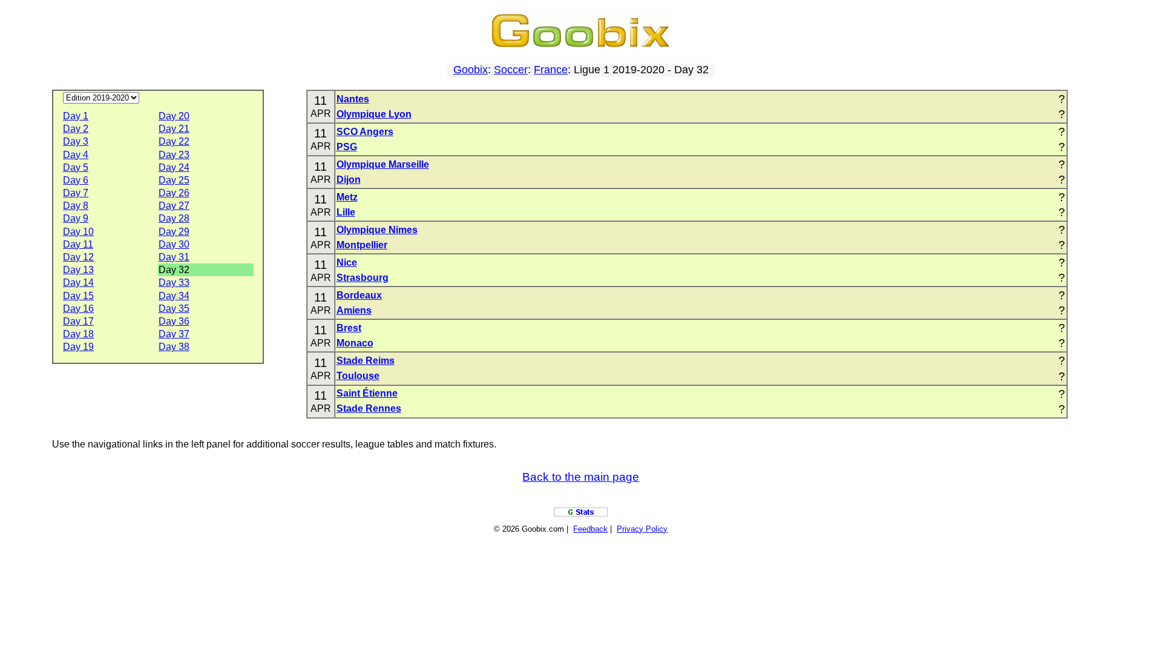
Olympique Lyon (374, 114)
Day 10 (78, 231)
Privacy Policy (642, 528)
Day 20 (174, 116)
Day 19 (78, 347)
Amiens (354, 310)
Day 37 (174, 334)
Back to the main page (580, 477)
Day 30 (174, 244)
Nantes (352, 99)
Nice (346, 262)
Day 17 (78, 321)
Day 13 (78, 270)
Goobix (470, 70)
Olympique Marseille (382, 164)
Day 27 (174, 205)
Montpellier (361, 245)
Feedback (590, 528)
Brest (348, 328)
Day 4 (75, 155)
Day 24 (174, 167)
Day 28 (174, 218)
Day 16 (78, 308)
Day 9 (75, 218)
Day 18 (78, 334)
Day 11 (78, 244)
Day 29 (174, 231)
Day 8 (75, 205)
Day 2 (75, 129)
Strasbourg (362, 277)
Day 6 (75, 180)
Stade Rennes (368, 408)
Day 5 (75, 167)
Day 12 (78, 257)
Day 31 (174, 257)
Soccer (511, 70)
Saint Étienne (367, 393)
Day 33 (174, 282)
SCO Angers (364, 132)
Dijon (348, 179)
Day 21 (174, 129)
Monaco (354, 343)
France (551, 70)
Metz (347, 197)
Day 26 (174, 193)
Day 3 (75, 141)
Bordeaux (359, 295)
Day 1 (75, 116)
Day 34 (174, 296)
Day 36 (174, 321)
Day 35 (174, 308)
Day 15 (78, 296)
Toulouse (357, 376)
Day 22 (174, 141)
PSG (346, 147)
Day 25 (174, 180)
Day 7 (75, 193)
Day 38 (174, 347)
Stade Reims (365, 360)
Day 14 (78, 282)
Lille (345, 212)
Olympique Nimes (377, 230)
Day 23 (174, 155)
